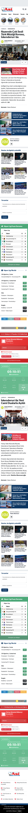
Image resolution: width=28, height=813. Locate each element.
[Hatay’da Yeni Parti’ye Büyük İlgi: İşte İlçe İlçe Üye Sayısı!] (7, 171)
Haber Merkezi (14, 140)
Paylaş (4, 62)
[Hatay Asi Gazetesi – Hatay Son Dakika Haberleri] (7, 9)
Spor (9, 14)
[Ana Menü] (25, 9)
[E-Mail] (11, 144)
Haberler (3, 28)
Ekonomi (16, 14)
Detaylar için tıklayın (14, 264)
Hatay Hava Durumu (22, 782)
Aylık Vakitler (5, 392)
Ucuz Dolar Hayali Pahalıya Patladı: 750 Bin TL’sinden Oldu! (20, 177)
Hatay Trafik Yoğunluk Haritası (19, 789)
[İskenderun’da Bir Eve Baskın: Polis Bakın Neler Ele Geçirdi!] (7, 185)
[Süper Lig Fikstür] (26, 270)
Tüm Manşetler (20, 793)
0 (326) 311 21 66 (6, 356)
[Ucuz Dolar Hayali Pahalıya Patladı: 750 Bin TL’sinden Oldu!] (21, 171)
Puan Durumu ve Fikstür (6, 794)
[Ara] (23, 9)
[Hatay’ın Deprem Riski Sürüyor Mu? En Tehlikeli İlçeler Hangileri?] (21, 156)
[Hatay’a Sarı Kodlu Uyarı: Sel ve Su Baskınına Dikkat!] (7, 156)
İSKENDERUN (11, 28)
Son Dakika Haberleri (8, 799)
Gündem (4, 14)
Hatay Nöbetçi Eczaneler (5, 783)
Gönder (4, 217)
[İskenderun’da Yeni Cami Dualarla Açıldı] (14, 418)
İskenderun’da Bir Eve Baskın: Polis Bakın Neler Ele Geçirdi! (7, 191)
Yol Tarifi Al (16, 356)
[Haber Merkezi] (5, 141)
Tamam (19, 811)
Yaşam (22, 14)
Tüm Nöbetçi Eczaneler (14, 360)
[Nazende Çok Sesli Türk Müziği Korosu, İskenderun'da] (14, 52)
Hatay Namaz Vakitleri (5, 789)
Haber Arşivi (20, 799)
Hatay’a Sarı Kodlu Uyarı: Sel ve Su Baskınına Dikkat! (6, 162)
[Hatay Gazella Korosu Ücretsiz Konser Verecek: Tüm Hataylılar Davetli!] (21, 185)
